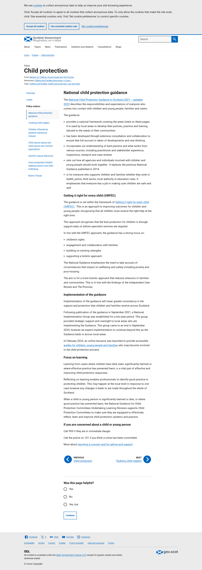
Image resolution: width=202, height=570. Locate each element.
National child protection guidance (40, 115)
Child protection (47, 55)
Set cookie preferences (94, 26)
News (47, 47)
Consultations (104, 47)
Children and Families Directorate (48, 80)
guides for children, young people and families (91, 345)
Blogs (118, 47)
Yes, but (73, 504)
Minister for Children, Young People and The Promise (51, 77)
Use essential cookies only (64, 26)
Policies (35, 55)
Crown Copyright (76, 543)
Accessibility (29, 543)
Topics (37, 47)
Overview (30, 93)
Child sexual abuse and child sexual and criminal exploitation (40, 146)
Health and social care (57, 84)
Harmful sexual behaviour (40, 156)
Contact (51, 543)
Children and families (38, 84)
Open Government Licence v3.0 (71, 555)
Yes (71, 489)
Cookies (62, 543)
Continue (70, 515)
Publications (61, 47)
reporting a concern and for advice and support (105, 444)
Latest (29, 99)
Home (26, 55)
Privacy (111, 543)
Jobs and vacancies (95, 543)
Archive (41, 543)
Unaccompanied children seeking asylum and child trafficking (40, 165)
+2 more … (67, 80)
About (27, 47)
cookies (37, 5)
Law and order (74, 84)
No (71, 496)
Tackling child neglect (38, 123)
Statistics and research (82, 47)
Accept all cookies (35, 26)
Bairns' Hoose (35, 175)
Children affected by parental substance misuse (38, 132)
